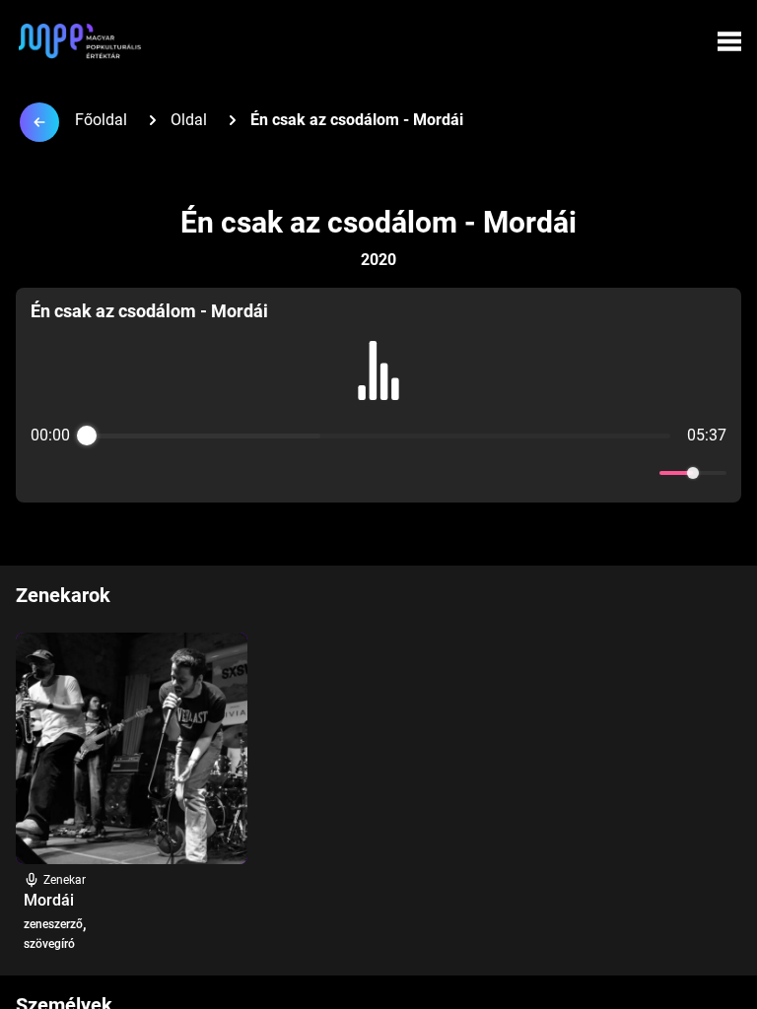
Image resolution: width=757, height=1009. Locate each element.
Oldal (189, 119)
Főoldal (101, 119)
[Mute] (641, 473)
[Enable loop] (43, 473)
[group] (378, 395)
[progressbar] (378, 435)
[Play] (378, 473)
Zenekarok (63, 595)
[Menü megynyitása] (729, 41)
